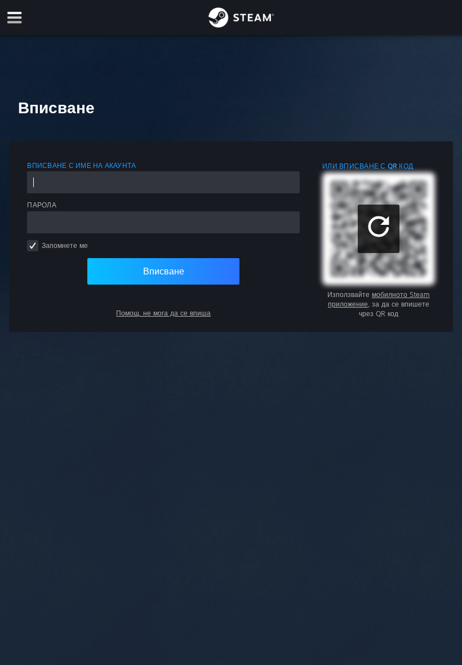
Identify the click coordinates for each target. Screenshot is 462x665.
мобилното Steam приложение (379, 299)
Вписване (163, 271)
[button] (379, 228)
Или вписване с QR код (367, 166)
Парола (41, 205)
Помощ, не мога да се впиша (163, 313)
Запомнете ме (65, 245)
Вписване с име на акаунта (81, 165)
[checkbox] (32, 245)
